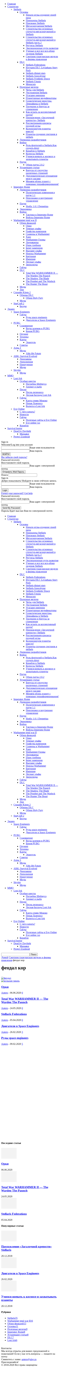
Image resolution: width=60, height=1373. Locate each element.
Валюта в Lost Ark (35, 406)
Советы (24, 345)
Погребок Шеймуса (36, 384)
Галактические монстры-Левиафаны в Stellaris (39, 102)
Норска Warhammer (36, 253)
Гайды (23, 267)
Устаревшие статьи (30, 167)
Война (23, 142)
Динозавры (26, 359)
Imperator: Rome (22, 187)
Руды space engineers (36, 317)
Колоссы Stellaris (34, 153)
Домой (4, 957)
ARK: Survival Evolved (25, 356)
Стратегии (12, 6)
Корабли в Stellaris (35, 151)
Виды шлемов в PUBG (38, 328)
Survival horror (14, 428)
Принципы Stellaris (36, 20)
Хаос (28, 237)
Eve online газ (33, 422)
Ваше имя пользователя (42, 447)
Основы (24, 12)
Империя (30, 259)
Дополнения (26, 361)
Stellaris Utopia (33, 81)
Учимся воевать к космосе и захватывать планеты (40, 157)
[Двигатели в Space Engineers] (9, 1267)
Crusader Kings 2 (22, 292)
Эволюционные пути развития (42, 48)
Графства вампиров (36, 231)
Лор (22, 289)
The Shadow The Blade (37, 278)
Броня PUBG (33, 331)
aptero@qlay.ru (29, 1359)
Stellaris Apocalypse (36, 76)
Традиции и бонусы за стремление (37, 108)
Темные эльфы (33, 228)
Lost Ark (18, 378)
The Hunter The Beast (37, 284)
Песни (23, 389)
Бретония (31, 256)
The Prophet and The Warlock (40, 281)
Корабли (24, 425)
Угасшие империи (35, 95)
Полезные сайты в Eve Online (41, 420)
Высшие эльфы (34, 250)
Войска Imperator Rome (38, 217)
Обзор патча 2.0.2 (35, 164)
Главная (11, 3)
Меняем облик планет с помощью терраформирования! (42, 182)
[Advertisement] (24, 1091)
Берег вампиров (34, 248)
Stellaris (17, 9)
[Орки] (9, 1158)
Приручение (26, 364)
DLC (22, 62)
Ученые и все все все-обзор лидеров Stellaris (40, 52)
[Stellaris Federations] (9, 1208)
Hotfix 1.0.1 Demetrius (37, 206)
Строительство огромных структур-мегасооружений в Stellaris (41, 31)
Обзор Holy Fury (34, 298)
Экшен (11, 309)
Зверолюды (32, 264)
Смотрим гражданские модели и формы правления (42, 58)
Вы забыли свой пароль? (14, 457)
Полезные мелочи (29, 87)
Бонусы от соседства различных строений (37, 171)
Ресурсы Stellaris (34, 45)
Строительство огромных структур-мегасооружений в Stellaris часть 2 (41, 40)
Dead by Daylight (22, 431)
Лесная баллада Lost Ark (38, 395)
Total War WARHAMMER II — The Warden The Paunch (42, 274)
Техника (24, 336)
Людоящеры (32, 242)
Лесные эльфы (33, 262)
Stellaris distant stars (35, 73)
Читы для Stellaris (35, 89)
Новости (24, 414)
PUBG (17, 323)
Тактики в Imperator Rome (39, 214)
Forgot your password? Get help (17, 493)
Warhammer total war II (25, 220)
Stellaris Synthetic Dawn (38, 78)
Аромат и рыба (34, 386)
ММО (10, 375)
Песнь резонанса (34, 392)
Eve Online (19, 409)
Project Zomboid (22, 436)
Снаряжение (26, 325)
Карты (23, 339)
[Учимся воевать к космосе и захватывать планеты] (9, 1290)
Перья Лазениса (34, 403)
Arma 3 (17, 348)
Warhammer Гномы (35, 239)
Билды (23, 306)
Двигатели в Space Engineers (41, 320)
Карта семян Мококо (36, 400)
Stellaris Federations (35, 65)
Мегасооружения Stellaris (39, 26)
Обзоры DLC (27, 295)
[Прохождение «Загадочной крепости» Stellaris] (9, 1240)
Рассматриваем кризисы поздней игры (38, 124)
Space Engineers (22, 311)
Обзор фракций (28, 223)
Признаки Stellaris (35, 23)
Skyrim (17, 370)
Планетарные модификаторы (41, 98)
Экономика (26, 209)
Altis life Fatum (33, 353)
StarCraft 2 (19, 303)
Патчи (23, 162)
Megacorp (31, 84)
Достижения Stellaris (36, 92)
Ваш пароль (36, 451)
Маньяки (24, 434)
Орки (29, 225)
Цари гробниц (33, 245)
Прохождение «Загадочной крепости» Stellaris (40, 119)
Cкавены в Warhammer (38, 234)
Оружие (24, 334)
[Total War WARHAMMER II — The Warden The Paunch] (9, 1181)
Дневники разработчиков (33, 139)
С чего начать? (27, 411)
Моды (23, 287)
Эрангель (31, 342)
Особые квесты (28, 381)
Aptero (4, 992)
